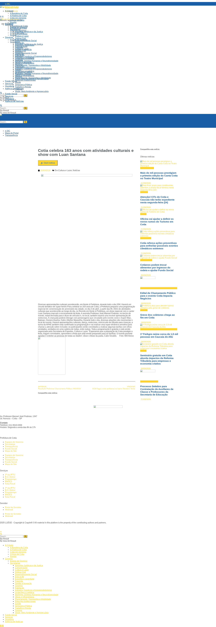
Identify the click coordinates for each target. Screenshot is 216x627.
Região (13, 35)
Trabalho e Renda (23, 87)
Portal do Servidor (13, 507)
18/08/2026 (145, 342)
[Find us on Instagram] (3, 17)
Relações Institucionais (25, 68)
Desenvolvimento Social (26, 53)
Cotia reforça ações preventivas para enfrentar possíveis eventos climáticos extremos (159, 246)
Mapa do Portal (11, 133)
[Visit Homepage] (9, 7)
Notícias (76, 170)
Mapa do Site (11, 451)
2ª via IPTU (10, 475)
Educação (19, 55)
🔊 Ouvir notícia (48, 163)
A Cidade (9, 11)
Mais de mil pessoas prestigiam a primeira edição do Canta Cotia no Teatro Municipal (159, 176)
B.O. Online (10, 477)
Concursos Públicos (149, 381)
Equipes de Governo (14, 442)
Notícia (143, 214)
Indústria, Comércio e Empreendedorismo (33, 56)
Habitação (19, 67)
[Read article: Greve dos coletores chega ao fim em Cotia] (159, 307)
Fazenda (19, 60)
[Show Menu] (1, 117)
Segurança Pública (23, 85)
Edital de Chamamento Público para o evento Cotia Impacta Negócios (158, 296)
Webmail (9, 510)
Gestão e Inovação (23, 62)
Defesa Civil (20, 38)
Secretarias (15, 42)
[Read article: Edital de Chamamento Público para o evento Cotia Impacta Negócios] (159, 281)
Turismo (18, 89)
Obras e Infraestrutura (24, 76)
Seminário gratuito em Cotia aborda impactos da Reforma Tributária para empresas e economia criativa (157, 359)
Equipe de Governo (18, 40)
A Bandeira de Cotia (19, 13)
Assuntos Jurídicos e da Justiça (29, 32)
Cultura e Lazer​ (22, 36)
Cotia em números (18, 18)
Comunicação (21, 46)
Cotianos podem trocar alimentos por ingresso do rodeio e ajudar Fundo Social (156, 268)
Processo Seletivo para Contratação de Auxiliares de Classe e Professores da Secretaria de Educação (156, 390)
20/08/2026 (145, 275)
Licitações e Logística (24, 71)
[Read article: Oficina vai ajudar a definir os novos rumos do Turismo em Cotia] (159, 211)
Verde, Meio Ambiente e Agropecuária (31, 91)
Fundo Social (11, 81)
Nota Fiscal (10, 484)
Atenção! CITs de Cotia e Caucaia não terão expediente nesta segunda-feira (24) (157, 200)
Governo (9, 37)
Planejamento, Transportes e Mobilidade (33, 65)
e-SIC (7, 4)
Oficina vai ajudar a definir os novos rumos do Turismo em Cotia (157, 222)
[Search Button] (1, 93)
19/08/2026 (145, 303)
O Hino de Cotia (17, 33)
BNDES (8, 481)
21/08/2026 (145, 183)
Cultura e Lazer (65, 170)
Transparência (11, 135)
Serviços (9, 83)
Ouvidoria (9, 86)
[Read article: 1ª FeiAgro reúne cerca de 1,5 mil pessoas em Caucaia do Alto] (159, 326)
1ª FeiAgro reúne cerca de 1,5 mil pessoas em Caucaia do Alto (159, 335)
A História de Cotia (18, 16)
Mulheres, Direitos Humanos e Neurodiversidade (36, 61)
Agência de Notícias (14, 88)
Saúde (18, 82)
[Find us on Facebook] (1, 17)
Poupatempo (10, 479)
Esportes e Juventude (24, 58)
